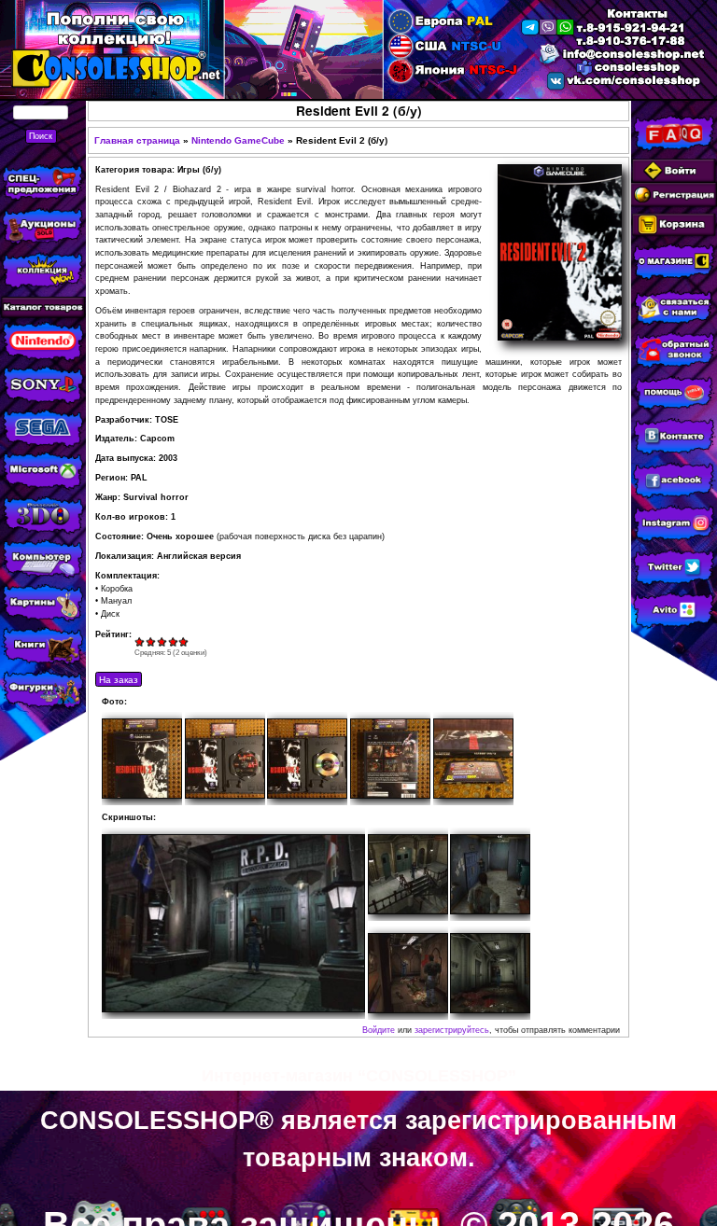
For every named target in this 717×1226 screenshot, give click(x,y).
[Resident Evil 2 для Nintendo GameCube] (233, 923)
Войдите (378, 1030)
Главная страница (137, 140)
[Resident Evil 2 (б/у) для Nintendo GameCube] (142, 758)
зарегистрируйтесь (452, 1030)
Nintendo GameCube (238, 140)
